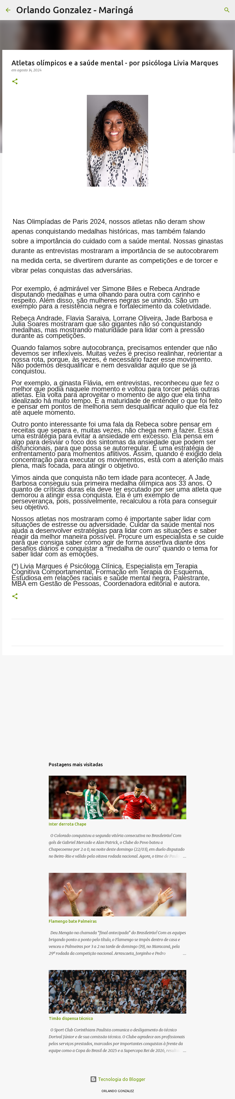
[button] (14, 82)
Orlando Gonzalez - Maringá (74, 10)
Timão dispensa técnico (71, 1018)
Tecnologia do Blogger (121, 1079)
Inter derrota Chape (67, 824)
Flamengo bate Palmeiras (73, 921)
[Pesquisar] (141, 10)
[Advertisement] (117, 704)
